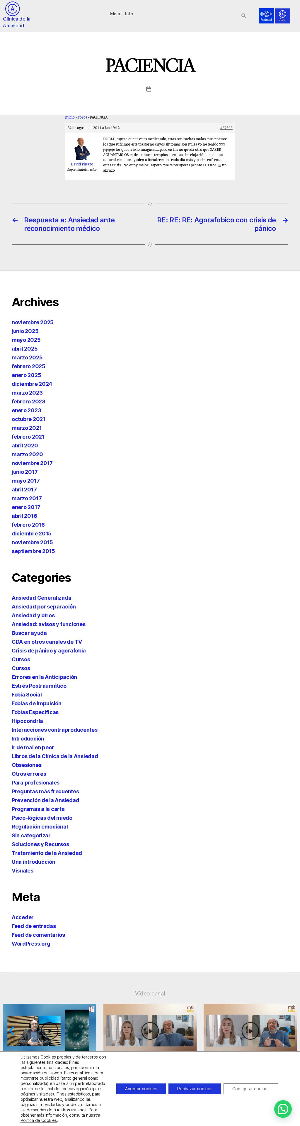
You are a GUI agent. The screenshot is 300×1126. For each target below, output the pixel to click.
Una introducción (33, 862)
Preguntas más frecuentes (45, 791)
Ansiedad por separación (44, 606)
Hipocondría (27, 721)
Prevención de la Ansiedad (45, 800)
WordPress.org (31, 944)
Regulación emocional (40, 827)
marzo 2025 (27, 357)
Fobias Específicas (35, 712)
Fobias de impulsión (37, 703)
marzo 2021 (27, 428)
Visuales (22, 871)
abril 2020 (25, 445)
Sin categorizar (31, 835)
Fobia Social (27, 695)
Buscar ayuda (29, 633)
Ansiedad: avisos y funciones (48, 624)
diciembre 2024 (32, 384)
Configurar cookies (251, 1088)
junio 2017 (25, 472)
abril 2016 (24, 516)
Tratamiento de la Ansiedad (47, 853)
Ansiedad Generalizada (41, 598)
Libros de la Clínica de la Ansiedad (55, 756)
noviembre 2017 (32, 463)
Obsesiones (26, 765)
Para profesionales (35, 783)
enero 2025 (26, 375)
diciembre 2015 (32, 533)
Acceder (23, 917)
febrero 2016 (28, 525)
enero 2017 (26, 507)
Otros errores (29, 774)
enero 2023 (26, 410)
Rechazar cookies (194, 1088)
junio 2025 (25, 331)
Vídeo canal (150, 993)
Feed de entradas (34, 926)
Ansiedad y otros (33, 615)
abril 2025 (25, 349)
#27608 (226, 128)
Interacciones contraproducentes (55, 730)
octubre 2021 (28, 419)
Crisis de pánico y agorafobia (49, 650)
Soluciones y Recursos (40, 844)
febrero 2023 (28, 401)
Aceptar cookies (141, 1088)
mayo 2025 (26, 340)
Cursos (21, 659)
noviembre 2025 (33, 322)
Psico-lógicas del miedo (42, 818)
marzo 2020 (27, 454)
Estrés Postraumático (39, 686)
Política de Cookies (39, 1120)
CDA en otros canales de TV (47, 642)
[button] (115, 13)
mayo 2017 (26, 481)
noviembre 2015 (32, 542)
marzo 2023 (27, 393)
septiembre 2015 (33, 551)
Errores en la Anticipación (44, 677)
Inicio (70, 117)
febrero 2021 (28, 437)
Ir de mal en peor (33, 747)
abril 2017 (24, 489)
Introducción (28, 739)
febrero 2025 (28, 366)
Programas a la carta (38, 809)
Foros (82, 117)
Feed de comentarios (38, 935)
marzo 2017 (27, 498)
